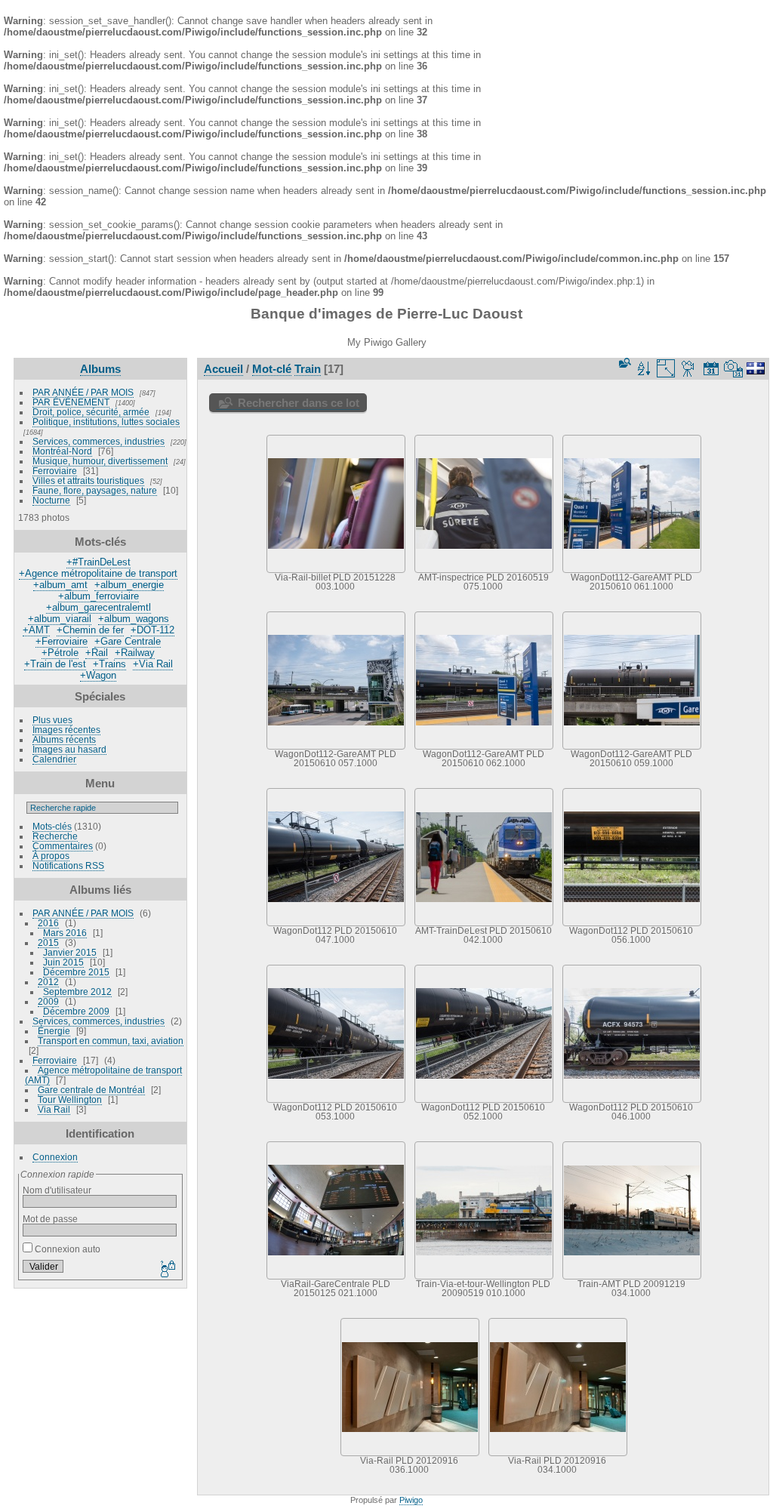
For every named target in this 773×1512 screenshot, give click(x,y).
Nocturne (51, 500)
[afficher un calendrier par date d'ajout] (711, 368)
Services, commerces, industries (98, 441)
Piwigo (411, 1499)
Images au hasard (69, 749)
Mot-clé (271, 368)
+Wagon (98, 675)
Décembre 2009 (76, 1011)
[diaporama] (688, 368)
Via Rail (54, 1109)
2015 (48, 942)
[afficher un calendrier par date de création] (734, 368)
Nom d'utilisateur (57, 1190)
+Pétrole (60, 652)
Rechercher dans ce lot (298, 402)
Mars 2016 (65, 933)
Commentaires (62, 846)
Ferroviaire (54, 471)
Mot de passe (50, 1219)
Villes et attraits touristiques (88, 480)
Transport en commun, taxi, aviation (110, 1040)
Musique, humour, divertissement (100, 461)
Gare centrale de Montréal (91, 1090)
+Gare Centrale (127, 641)
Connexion (55, 1157)
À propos (50, 856)
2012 (48, 982)
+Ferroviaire (61, 641)
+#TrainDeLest (98, 562)
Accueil (223, 368)
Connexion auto (66, 1249)
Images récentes (66, 729)
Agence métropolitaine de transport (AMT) (103, 1075)
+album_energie (129, 584)
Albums (100, 368)
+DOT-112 (152, 630)
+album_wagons (133, 618)
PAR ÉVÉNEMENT (70, 402)
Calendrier (54, 759)
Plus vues (52, 720)
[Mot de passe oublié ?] (167, 1270)
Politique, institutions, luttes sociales (106, 422)
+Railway (135, 652)
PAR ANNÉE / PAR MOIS (83, 392)
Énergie (54, 1031)
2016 (48, 923)
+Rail (96, 652)
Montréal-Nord (62, 451)
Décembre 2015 (76, 972)
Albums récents (64, 739)
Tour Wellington (70, 1099)
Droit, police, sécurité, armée (90, 412)
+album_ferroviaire (98, 596)
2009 (48, 1001)
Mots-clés (52, 826)
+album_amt (60, 584)
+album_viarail (59, 618)
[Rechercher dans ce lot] (623, 363)
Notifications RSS (68, 865)
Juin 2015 (63, 962)
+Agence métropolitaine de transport (98, 573)
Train (307, 368)
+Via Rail (153, 664)
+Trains (109, 664)
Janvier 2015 (70, 952)
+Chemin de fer (90, 630)
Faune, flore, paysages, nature (94, 490)
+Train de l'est (55, 664)
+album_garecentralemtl (98, 607)
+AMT (36, 630)
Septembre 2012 (77, 991)
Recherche (55, 836)
